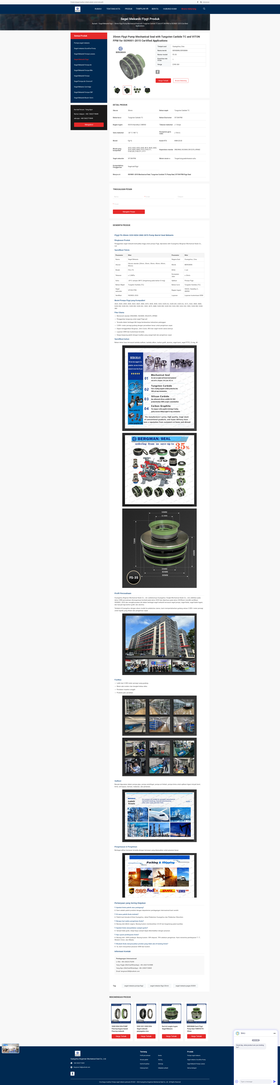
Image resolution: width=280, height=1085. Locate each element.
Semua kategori (192, 1068)
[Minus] (274, 1033)
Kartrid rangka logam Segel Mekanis (170, 1027)
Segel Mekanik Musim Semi (83, 98)
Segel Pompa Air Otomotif (83, 81)
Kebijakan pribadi (163, 1068)
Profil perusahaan (145, 1055)
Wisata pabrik (144, 1059)
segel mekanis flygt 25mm (159, 986)
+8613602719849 (87, 118)
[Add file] (236, 1081)
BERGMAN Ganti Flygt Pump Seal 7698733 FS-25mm (195, 1028)
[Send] (274, 1081)
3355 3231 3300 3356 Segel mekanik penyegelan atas (144, 1028)
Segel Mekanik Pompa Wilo (83, 70)
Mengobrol (89, 125)
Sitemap (160, 1064)
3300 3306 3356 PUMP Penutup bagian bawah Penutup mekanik (120, 1028)
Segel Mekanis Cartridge (82, 87)
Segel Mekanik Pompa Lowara (84, 54)
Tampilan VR (142, 9)
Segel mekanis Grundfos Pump (85, 48)
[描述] (204, 9)
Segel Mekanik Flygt (106, 23)
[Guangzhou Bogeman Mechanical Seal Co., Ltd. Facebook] (197, 2)
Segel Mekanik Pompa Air (83, 65)
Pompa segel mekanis (82, 43)
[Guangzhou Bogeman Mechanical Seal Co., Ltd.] (77, 9)
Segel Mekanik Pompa (81, 76)
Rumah (94, 23)
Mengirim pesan (129, 212)
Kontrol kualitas (144, 1064)
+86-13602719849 (91, 114)
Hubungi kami (144, 1068)
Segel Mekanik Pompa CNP (83, 92)
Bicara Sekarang (181, 81)
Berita (160, 1055)
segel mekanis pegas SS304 (185, 986)
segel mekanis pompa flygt (133, 986)
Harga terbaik (163, 81)
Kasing (160, 1059)
